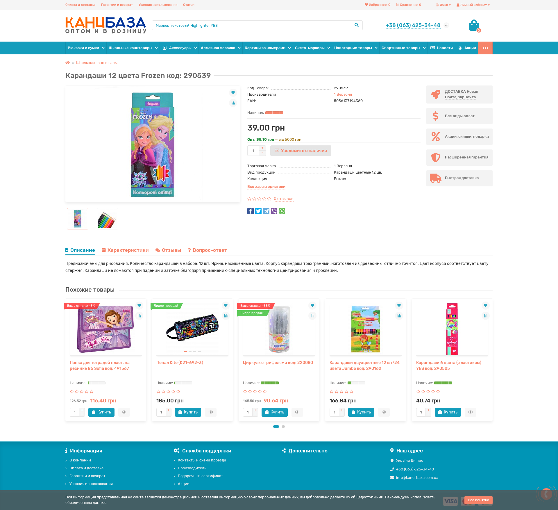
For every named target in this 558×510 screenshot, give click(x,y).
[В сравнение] (233, 103)
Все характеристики (266, 186)
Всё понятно (478, 500)
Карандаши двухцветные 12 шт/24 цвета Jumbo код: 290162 (365, 365)
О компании (80, 460)
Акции (470, 48)
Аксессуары (180, 48)
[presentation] (66, 360)
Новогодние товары (353, 48)
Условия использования (158, 5)
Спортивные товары (401, 48)
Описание (82, 250)
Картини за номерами (265, 48)
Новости (445, 48)
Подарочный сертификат (200, 476)
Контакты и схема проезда (202, 460)
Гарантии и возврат (117, 5)
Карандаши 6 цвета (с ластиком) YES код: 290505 (448, 365)
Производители (192, 468)
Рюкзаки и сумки (83, 48)
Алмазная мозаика (218, 48)
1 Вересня (343, 94)
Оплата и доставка (80, 5)
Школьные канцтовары (130, 48)
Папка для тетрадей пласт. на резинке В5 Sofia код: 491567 (100, 365)
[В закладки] (233, 93)
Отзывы (171, 250)
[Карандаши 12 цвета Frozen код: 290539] (152, 144)
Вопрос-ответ (210, 250)
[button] (276, 426)
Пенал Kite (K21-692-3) (179, 362)
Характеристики (128, 250)
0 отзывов (284, 198)
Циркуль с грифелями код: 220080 (278, 362)
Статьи (188, 5)
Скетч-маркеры (310, 48)
